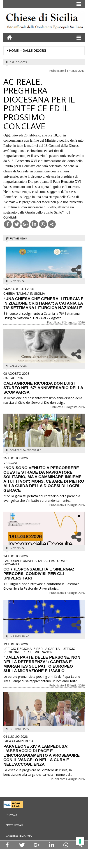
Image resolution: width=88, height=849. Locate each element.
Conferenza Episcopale (25, 450)
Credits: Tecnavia (19, 835)
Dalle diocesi (34, 50)
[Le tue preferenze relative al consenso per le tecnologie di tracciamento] (80, 841)
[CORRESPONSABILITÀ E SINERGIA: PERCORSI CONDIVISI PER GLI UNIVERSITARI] (44, 531)
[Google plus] (25, 224)
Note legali (14, 825)
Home (14, 50)
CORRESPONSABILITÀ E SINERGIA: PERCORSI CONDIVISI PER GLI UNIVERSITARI (38, 567)
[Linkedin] (34, 224)
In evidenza (17, 281)
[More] (52, 224)
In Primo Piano (19, 636)
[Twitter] (17, 224)
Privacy (11, 815)
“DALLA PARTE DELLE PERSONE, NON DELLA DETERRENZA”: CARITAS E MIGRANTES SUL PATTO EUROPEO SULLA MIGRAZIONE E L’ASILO (41, 658)
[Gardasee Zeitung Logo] (44, 22)
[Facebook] (8, 224)
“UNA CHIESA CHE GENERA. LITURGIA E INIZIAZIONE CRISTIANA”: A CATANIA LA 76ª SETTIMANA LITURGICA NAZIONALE (43, 298)
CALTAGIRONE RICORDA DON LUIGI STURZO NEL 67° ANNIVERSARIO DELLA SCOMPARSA (43, 383)
